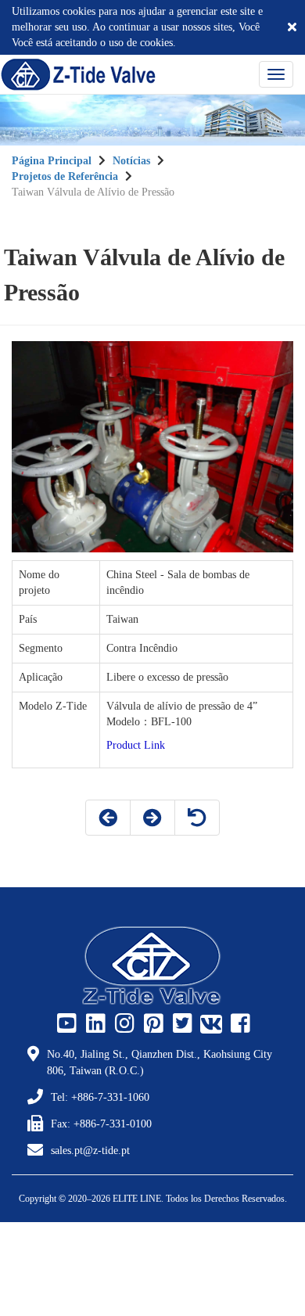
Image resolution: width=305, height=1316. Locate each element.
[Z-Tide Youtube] (65, 1024)
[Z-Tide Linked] (94, 1024)
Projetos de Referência (65, 176)
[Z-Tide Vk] (209, 1024)
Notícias (131, 161)
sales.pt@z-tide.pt (90, 1150)
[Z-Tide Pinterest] (151, 1024)
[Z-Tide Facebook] (238, 1024)
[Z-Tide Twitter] (180, 1024)
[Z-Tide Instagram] (123, 1024)
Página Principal (52, 161)
